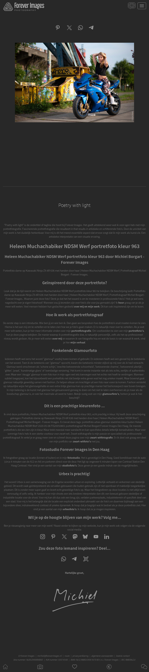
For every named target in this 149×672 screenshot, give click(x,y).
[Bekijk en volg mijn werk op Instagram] (42, 540)
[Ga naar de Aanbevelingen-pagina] (74, 670)
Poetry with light (74, 205)
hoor (121, 302)
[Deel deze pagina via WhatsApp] (63, 562)
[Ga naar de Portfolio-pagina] (40, 670)
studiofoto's (69, 465)
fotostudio (74, 457)
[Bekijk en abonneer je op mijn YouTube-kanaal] (96, 540)
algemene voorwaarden (102, 655)
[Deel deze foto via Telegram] (91, 31)
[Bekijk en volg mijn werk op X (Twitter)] (64, 540)
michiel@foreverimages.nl (49, 655)
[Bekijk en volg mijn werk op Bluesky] (85, 540)
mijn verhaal (77, 342)
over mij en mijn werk (87, 306)
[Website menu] (142, 6)
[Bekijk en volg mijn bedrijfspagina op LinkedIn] (106, 540)
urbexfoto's (69, 509)
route (67, 655)
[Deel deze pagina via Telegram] (74, 562)
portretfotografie (81, 331)
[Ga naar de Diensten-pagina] (109, 670)
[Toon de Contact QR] (86, 562)
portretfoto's (136, 331)
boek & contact (123, 655)
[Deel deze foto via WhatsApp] (80, 31)
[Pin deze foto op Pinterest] (57, 31)
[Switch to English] (132, 6)
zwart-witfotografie (101, 437)
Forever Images (27, 655)
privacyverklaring (80, 655)
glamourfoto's (110, 394)
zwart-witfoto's (82, 441)
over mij (57, 338)
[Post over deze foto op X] (69, 31)
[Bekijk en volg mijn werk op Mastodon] (74, 540)
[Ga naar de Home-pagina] (5, 670)
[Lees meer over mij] (74, 611)
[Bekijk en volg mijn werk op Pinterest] (53, 540)
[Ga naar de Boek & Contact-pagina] (143, 670)
